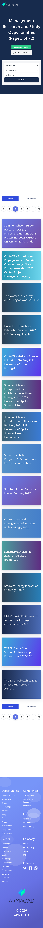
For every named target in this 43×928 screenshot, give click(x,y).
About (25, 843)
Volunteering (28, 826)
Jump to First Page (21, 53)
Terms (26, 851)
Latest (10, 199)
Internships (28, 822)
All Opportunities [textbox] (11, 70)
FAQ (24, 855)
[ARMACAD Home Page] (10, 4)
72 (39, 209)
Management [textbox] (10, 65)
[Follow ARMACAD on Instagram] (35, 868)
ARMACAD (21, 915)
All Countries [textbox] (10, 75)
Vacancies (27, 819)
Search (21, 80)
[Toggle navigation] (38, 5)
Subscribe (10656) (21, 47)
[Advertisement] (21, 117)
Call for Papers (29, 795)
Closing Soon (30, 199)
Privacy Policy (28, 847)
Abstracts (27, 805)
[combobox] (21, 65)
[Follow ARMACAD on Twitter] (25, 868)
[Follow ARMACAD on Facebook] (30, 868)
